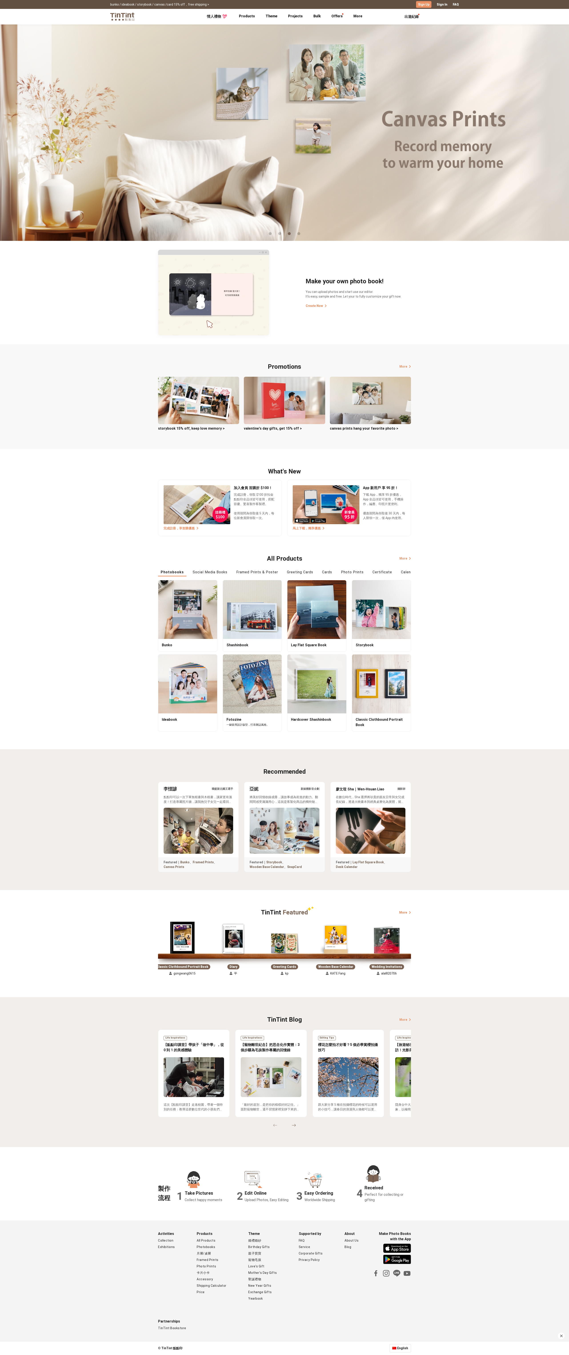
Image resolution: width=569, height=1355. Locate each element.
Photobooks (206, 1247)
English (402, 1348)
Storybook (274, 862)
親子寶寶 (254, 1253)
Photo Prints (206, 1266)
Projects (295, 16)
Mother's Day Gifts (262, 1272)
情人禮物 (214, 16)
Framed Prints (203, 862)
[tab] (246, 17)
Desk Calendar (347, 867)
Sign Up (423, 4)
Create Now (314, 306)
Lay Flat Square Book (368, 862)
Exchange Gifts (260, 1292)
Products (247, 16)
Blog (348, 1247)
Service (304, 1247)
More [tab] (357, 16)
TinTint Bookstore (172, 1328)
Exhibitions (166, 1247)
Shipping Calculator (211, 1285)
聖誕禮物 (254, 1279)
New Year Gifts (259, 1285)
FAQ (456, 4)
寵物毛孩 (254, 1260)
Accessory (205, 1279)
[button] (182, 938)
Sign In (442, 4)
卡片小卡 (203, 1272)
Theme (271, 16)
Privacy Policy (309, 1260)
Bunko (185, 862)
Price (201, 1292)
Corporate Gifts (311, 1253)
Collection (165, 1240)
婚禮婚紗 (254, 1240)
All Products (206, 1240)
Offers (337, 16)
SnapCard (294, 867)
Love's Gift (256, 1266)
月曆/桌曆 (204, 1253)
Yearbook (255, 1298)
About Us (352, 1240)
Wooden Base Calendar (267, 867)
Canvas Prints (174, 867)
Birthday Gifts (259, 1247)
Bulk (317, 16)
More (403, 366)
